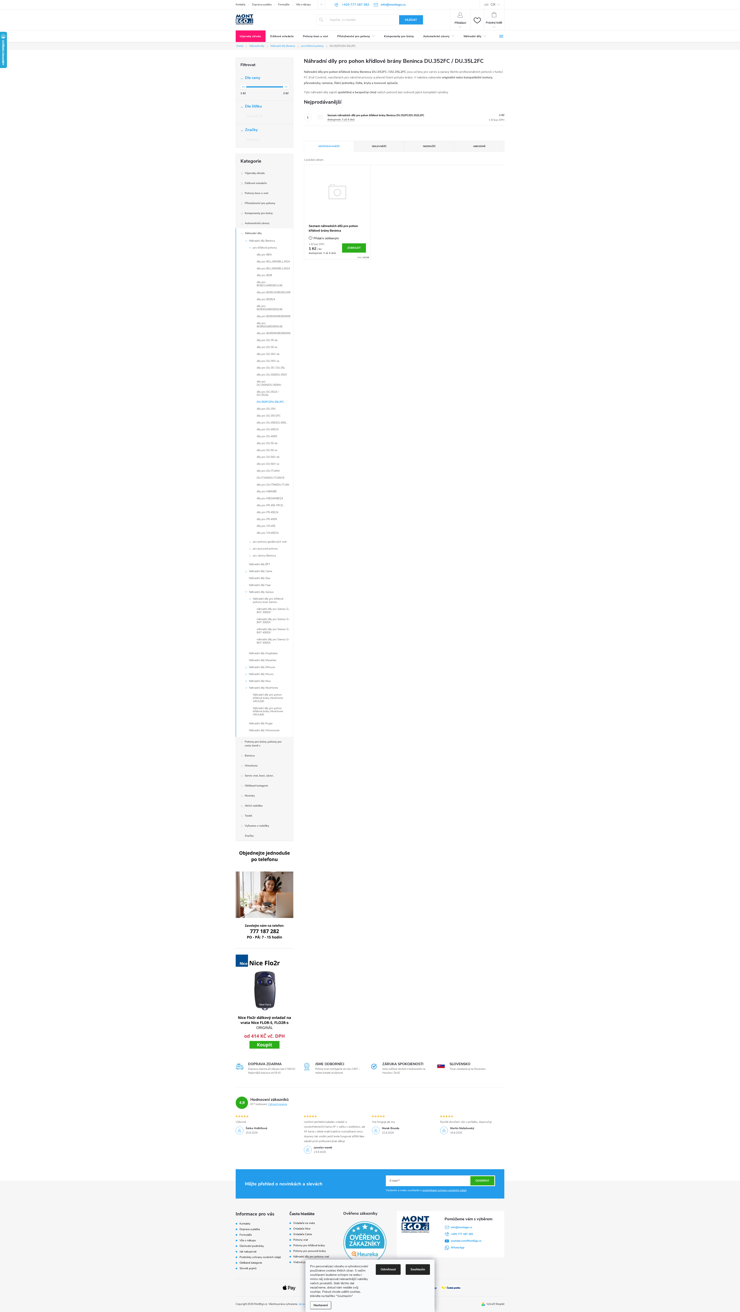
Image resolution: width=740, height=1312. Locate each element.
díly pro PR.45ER (267, 519)
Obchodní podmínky (252, 1246)
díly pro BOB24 (266, 299)
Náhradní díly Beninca (262, 241)
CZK (493, 4)
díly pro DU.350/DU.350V (272, 375)
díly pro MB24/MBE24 (270, 498)
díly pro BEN (264, 254)
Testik (248, 816)
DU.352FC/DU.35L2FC (270, 402)
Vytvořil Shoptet (495, 1304)
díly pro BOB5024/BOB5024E (270, 324)
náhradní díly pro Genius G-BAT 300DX (273, 610)
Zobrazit (354, 248)
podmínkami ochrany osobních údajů (444, 1190)
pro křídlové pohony (265, 248)
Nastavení (321, 1305)
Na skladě (254, 116)
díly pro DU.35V (266, 409)
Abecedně (479, 146)
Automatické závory (257, 223)
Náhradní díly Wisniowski (264, 730)
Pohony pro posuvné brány (309, 1251)
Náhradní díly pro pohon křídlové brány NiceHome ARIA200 (268, 698)
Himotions (251, 765)
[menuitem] (251, 36)
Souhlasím (417, 1269)
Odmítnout (388, 1269)
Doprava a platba (262, 4)
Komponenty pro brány (259, 213)
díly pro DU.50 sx (267, 450)
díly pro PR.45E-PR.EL (270, 505)
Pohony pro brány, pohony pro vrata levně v (263, 743)
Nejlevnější (379, 146)
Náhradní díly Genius (261, 592)
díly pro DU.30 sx (267, 347)
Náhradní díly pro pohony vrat (311, 1256)
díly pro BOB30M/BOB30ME (274, 316)
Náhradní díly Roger (261, 723)
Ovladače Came (302, 1234)
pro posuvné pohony (265, 549)
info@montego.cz (461, 1227)
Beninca (252, 139)
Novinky (250, 796)
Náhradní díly (253, 233)
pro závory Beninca (264, 555)
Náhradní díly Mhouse (262, 667)
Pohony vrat (300, 1239)
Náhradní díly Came (260, 571)
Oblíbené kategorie (256, 786)
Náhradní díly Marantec (263, 660)
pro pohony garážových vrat (270, 542)
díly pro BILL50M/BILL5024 (273, 268)
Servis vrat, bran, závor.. (259, 775)
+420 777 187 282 (462, 1234)
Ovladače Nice (301, 1228)
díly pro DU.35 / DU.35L (271, 368)
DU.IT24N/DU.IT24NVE (270, 478)
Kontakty (241, 4)
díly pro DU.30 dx (267, 340)
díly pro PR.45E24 (267, 512)
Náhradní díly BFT (259, 564)
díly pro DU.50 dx (267, 443)
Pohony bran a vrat (256, 193)
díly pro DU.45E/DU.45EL (272, 422)
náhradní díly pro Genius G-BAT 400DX (273, 630)
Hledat (411, 20)
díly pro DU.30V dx (268, 354)
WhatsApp (457, 1247)
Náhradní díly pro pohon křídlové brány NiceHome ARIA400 (268, 711)
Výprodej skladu (255, 173)
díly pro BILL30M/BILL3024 (273, 261)
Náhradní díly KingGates (263, 653)
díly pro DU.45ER (267, 436)
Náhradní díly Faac (260, 585)
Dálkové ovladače (256, 183)
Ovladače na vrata (304, 1223)
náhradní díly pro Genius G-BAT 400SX (273, 641)
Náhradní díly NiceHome (263, 688)
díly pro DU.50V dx (268, 457)
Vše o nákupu (303, 4)
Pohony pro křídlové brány (309, 1245)
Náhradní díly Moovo (261, 674)
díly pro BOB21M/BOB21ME (274, 292)
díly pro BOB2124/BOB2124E (270, 283)
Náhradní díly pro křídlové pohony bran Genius (268, 600)
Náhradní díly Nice (260, 681)
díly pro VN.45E (266, 526)
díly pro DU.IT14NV (268, 471)
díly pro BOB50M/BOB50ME (274, 333)
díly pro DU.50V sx (268, 464)
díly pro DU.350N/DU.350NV (269, 383)
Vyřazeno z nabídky (257, 826)
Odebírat (482, 1181)
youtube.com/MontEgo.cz (466, 1241)
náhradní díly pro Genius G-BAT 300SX (273, 620)
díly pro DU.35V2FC (269, 416)
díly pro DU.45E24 (267, 429)
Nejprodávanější (329, 146)
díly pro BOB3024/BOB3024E (270, 307)
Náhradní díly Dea (259, 578)
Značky (249, 836)
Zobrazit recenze (277, 1104)
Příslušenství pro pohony (260, 203)
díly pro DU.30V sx (268, 361)
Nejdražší (429, 146)
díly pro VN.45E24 (267, 533)
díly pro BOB (264, 275)
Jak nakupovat (248, 1251)
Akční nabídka (254, 806)
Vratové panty (301, 1262)
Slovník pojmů (248, 1268)
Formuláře (283, 4)
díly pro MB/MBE (267, 491)
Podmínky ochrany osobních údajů (260, 1257)
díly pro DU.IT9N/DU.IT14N (273, 485)
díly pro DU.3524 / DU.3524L (267, 393)
